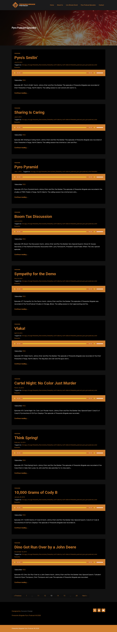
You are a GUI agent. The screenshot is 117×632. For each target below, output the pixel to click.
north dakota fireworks (69, 65)
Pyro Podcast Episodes (88, 5)
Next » (84, 596)
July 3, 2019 (17, 117)
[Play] (15, 73)
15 (64, 596)
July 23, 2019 (18, 62)
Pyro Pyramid (26, 167)
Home (52, 5)
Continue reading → (21, 93)
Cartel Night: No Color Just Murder (45, 383)
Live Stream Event (72, 5)
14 (58, 596)
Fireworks (17, 53)
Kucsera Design (27, 611)
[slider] (100, 73)
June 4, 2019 (18, 221)
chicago (24, 65)
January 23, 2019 (19, 497)
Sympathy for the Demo (35, 274)
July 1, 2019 (17, 171)
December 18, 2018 (20, 551)
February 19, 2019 (19, 442)
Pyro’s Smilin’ (26, 57)
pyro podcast (90, 65)
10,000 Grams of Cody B (35, 492)
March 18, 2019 (19, 388)
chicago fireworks (32, 65)
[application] (58, 74)
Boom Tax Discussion (33, 216)
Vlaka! (19, 328)
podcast (79, 65)
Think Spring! (26, 438)
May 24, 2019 (18, 278)
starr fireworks (92, 171)
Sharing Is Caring (29, 112)
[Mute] (94, 73)
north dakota (57, 65)
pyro (83, 65)
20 (77, 596)
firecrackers (43, 65)
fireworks (50, 65)
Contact (101, 5)
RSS (24, 80)
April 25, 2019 (18, 333)
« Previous (17, 596)
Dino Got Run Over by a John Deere (45, 547)
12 (45, 596)
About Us (60, 5)
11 (38, 596)
